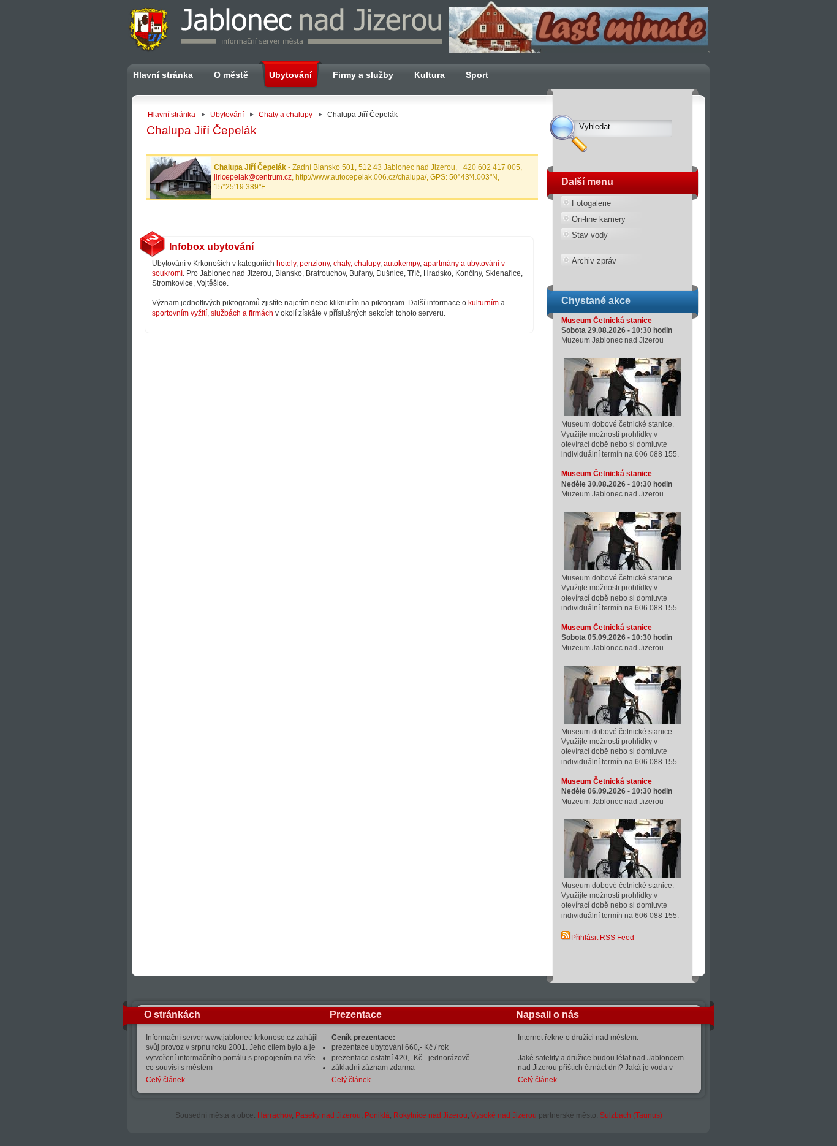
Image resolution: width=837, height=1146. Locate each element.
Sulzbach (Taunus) (631, 1115)
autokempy (402, 263)
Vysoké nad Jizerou (504, 1115)
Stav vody (590, 235)
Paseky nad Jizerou (328, 1115)
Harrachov (274, 1115)
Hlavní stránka (171, 114)
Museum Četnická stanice (606, 320)
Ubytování (227, 114)
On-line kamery (599, 219)
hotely (286, 263)
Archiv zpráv (594, 260)
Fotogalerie (591, 203)
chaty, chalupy (356, 263)
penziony (315, 263)
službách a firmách (242, 313)
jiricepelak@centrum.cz (253, 177)
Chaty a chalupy (285, 114)
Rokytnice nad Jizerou (430, 1115)
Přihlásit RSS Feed (602, 937)
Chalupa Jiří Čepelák (201, 130)
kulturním (483, 302)
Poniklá (377, 1115)
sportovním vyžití (179, 313)
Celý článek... (168, 1080)
